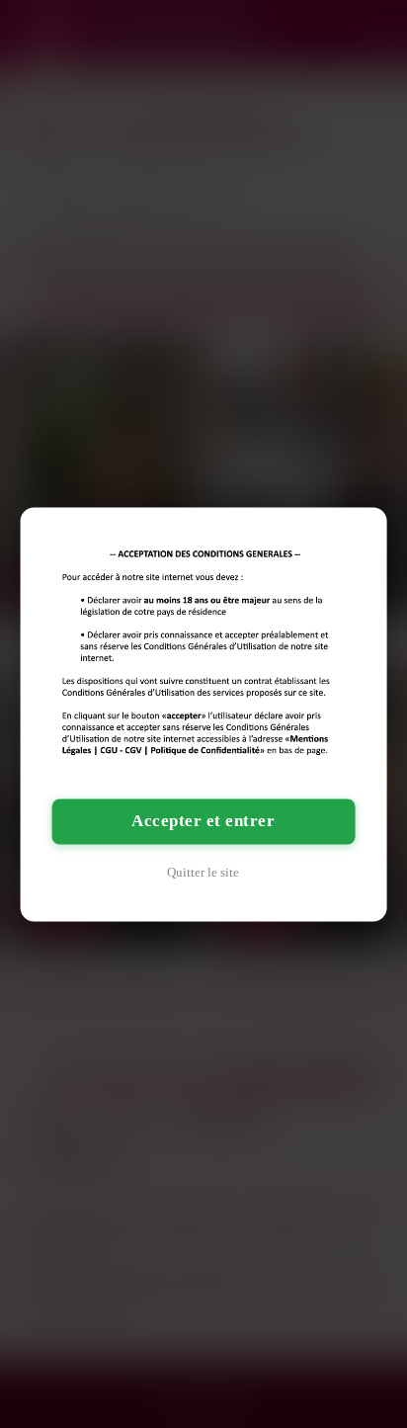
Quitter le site (203, 872)
